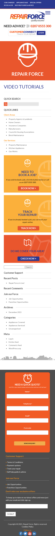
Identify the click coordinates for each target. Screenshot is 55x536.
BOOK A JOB (8, 5)
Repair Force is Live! (17, 283)
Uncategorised (15, 329)
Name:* (27, 392)
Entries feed (14, 342)
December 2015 (15, 312)
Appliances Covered (17, 322)
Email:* (27, 416)
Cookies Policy (27, 527)
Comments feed (15, 345)
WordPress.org (15, 348)
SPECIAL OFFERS (35, 2)
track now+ (28, 228)
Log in (11, 339)
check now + (28, 258)
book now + (28, 188)
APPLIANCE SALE (22, 2)
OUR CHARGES (9, 2)
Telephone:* (27, 404)
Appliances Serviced (17, 325)
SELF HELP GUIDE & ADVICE (24, 5)
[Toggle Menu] (47, 12)
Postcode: (27, 428)
